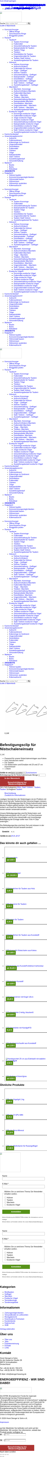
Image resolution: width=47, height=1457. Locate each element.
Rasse (7, 38)
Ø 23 (13, 836)
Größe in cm (5, 773)
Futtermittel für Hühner (23, 68)
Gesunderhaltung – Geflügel (25, 75)
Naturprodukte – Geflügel (24, 77)
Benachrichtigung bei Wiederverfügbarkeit (17, 783)
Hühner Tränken (20, 73)
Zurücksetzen (31, 773)
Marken (8, 163)
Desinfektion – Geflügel (23, 79)
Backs (11, 165)
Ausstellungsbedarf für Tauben (26, 60)
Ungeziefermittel (15, 144)
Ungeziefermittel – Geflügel (25, 81)
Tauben (12, 40)
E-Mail (5, 1184)
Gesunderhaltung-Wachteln (25, 99)
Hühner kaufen (15, 175)
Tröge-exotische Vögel (23, 118)
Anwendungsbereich (13, 136)
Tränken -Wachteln (21, 97)
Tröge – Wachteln (21, 95)
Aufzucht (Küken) (21, 66)
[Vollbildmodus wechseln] (3, 1454)
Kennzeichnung (11, 30)
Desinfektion (14, 146)
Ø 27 (18, 836)
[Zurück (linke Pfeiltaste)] (1, 1456)
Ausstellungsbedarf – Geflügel (26, 85)
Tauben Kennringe (21, 42)
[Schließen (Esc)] (8, 1454)
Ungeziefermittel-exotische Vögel (27, 128)
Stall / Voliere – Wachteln (24, 107)
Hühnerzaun (14, 181)
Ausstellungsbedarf (17, 159)
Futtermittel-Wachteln (22, 93)
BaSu (11, 167)
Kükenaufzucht (15, 185)
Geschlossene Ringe (17, 34)
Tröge (11, 153)
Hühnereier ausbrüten (18, 183)
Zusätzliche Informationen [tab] (15, 795)
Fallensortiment (15, 140)
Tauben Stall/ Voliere (22, 58)
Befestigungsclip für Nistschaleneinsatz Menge (19, 775)
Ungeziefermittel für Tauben (25, 56)
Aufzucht (12, 138)
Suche (2, 23)
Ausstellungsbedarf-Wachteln (25, 110)
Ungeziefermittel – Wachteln (25, 105)
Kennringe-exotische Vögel (25, 114)
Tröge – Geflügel (20, 71)
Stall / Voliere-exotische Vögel (26, 130)
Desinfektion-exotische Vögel (25, 126)
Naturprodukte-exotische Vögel (26, 124)
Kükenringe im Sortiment (19, 142)
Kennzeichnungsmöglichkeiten (21, 177)
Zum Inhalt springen (8, 1)
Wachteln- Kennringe (22, 89)
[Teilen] (5, 1454)
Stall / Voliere (14, 157)
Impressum (4, 1422)
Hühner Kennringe (21, 64)
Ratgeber (8, 173)
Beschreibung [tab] (10, 793)
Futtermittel (18, 44)
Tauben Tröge (19, 50)
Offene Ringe (14, 32)
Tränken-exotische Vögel (24, 120)
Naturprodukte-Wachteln (23, 101)
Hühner (12, 62)
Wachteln (13, 87)
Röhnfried (13, 169)
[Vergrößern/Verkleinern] (1, 1454)
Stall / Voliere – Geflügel (23, 83)
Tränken (17, 52)
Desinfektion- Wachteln (23, 103)
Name (4, 1176)
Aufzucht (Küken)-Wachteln (25, 91)
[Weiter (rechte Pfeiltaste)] (3, 1456)
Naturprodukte (15, 155)
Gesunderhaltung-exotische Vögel (27, 122)
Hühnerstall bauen (16, 179)
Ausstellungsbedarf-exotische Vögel (28, 132)
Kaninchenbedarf (11, 134)
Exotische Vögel (15, 112)
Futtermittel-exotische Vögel (25, 116)
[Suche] (29, 23)
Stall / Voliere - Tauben (31, 787)
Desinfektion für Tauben (23, 54)
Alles (19, 787)
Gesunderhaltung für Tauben (25, 46)
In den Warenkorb (12, 778)
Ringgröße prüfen (16, 36)
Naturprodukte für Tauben (24, 48)
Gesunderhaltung (16, 161)
